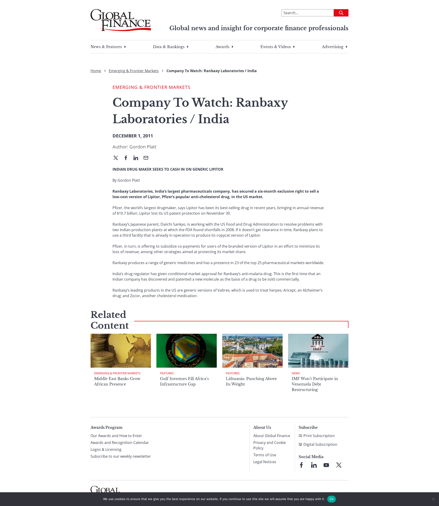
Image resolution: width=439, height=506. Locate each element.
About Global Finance (271, 435)
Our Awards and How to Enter (116, 435)
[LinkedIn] (138, 158)
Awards (222, 46)
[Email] (148, 158)
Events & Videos (275, 46)
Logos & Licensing (106, 449)
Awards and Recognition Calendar (120, 442)
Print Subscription (319, 435)
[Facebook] (128, 158)
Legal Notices (264, 461)
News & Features (106, 46)
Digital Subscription (320, 444)
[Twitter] (117, 158)
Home (96, 70)
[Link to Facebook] (301, 465)
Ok (331, 499)
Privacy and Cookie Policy (269, 445)
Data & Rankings (169, 46)
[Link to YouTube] (326, 465)
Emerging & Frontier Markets (134, 70)
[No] (433, 499)
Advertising (332, 46)
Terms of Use (264, 454)
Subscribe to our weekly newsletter (121, 456)
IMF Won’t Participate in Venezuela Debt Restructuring (315, 384)
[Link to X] (339, 465)
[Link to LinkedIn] (314, 465)
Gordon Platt (142, 147)
